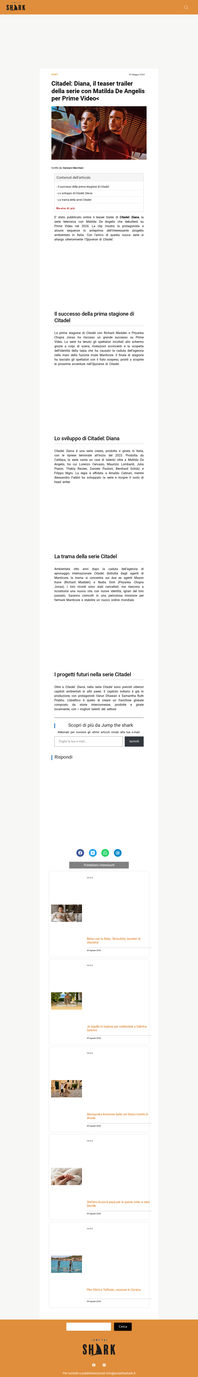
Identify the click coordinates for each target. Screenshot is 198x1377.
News (54, 74)
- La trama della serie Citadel (73, 200)
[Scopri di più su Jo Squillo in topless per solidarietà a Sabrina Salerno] (66, 1001)
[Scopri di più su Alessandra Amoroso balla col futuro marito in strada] (66, 1089)
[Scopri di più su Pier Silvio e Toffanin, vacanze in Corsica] (66, 1265)
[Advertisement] (99, 41)
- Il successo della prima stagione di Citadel (82, 186)
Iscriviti (134, 741)
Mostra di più (65, 208)
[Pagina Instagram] (104, 1366)
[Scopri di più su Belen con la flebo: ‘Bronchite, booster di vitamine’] (66, 914)
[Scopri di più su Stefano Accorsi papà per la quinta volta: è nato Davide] (66, 1177)
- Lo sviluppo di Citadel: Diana (74, 193)
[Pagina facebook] (94, 1366)
